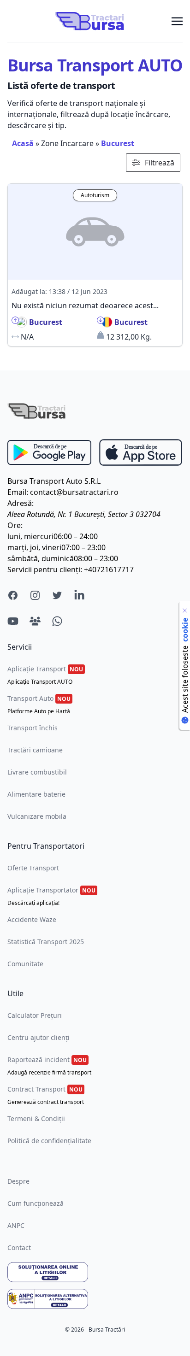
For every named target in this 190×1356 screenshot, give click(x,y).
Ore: (15, 525)
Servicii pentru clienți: (44, 569)
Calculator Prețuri (34, 1015)
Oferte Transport (33, 867)
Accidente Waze (31, 919)
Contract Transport (45, 1095)
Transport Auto (39, 704)
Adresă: (20, 503)
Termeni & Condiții (36, 1118)
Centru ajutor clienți (38, 1037)
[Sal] (95, 1298)
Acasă (23, 143)
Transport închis (32, 727)
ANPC (15, 1225)
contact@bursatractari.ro (74, 492)
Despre (18, 1181)
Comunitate (25, 963)
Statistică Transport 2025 (45, 941)
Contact (19, 1247)
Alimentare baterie (36, 794)
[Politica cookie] (185, 610)
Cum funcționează (35, 1203)
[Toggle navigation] (177, 21)
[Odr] (95, 1272)
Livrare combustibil (37, 772)
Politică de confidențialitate (49, 1140)
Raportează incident (49, 1065)
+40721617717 (109, 569)
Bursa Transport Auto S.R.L (54, 481)
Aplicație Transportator (51, 896)
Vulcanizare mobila (36, 816)
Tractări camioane (35, 750)
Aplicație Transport (45, 675)
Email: (17, 492)
